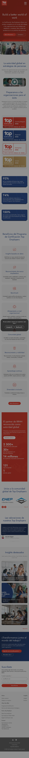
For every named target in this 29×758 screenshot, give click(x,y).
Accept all (9, 327)
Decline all (19, 327)
